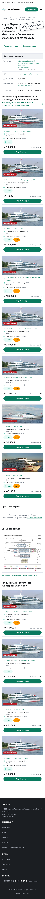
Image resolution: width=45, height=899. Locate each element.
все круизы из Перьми (25, 85)
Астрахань (9, 709)
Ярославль (28, 329)
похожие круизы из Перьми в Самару (29, 74)
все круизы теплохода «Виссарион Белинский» (28, 64)
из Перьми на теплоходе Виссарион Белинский (26, 18)
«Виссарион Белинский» (27, 61)
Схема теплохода (29, 46)
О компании (6, 2)
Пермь (16, 131)
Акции (14, 2)
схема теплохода (23, 67)
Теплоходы (6, 864)
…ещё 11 (30, 377)
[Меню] (41, 9)
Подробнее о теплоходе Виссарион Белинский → (19, 575)
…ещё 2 (32, 180)
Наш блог (29, 2)
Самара (15, 426)
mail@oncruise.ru (33, 881)
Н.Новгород (17, 758)
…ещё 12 (8, 280)
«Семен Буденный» (12, 433)
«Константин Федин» (12, 482)
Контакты (21, 2)
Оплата (4, 869)
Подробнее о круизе (22, 152)
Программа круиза (11, 46)
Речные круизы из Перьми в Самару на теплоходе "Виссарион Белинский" (17, 104)
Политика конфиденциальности (13, 847)
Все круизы (6, 859)
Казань (8, 131)
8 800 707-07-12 (21, 881)
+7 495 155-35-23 (34, 518)
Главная (5, 18)
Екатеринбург (25, 180)
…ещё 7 (34, 329)
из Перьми (12, 18)
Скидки (9, 142)
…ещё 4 (28, 131)
